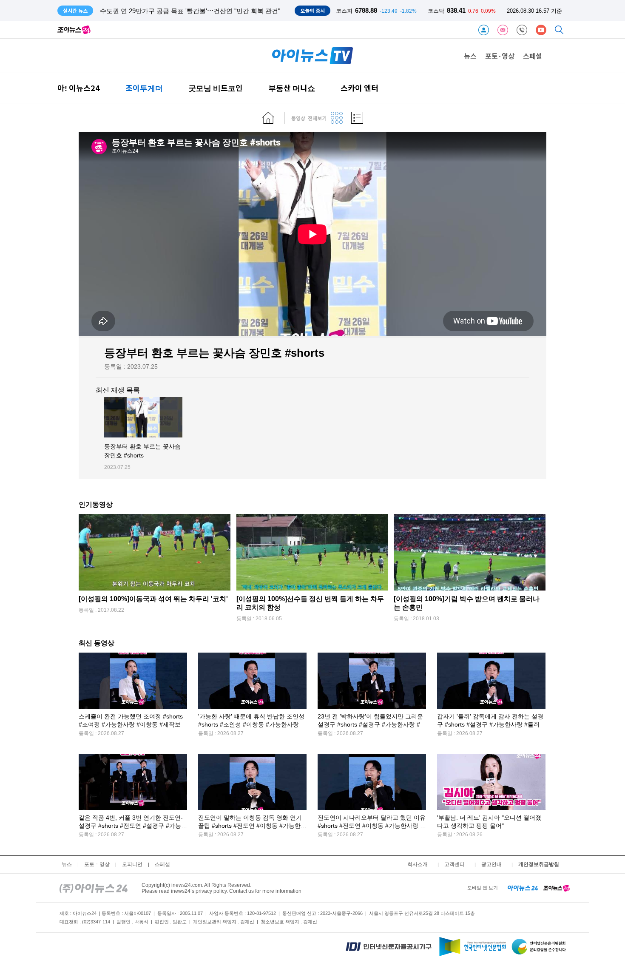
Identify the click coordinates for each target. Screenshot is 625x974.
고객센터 (454, 864)
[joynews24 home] (556, 887)
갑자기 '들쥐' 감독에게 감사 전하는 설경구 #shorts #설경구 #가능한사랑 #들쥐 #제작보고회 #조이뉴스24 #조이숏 (491, 724)
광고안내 (491, 864)
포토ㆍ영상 (97, 864)
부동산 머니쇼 (291, 88)
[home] (268, 118)
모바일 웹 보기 (482, 887)
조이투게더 (144, 88)
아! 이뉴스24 (78, 88)
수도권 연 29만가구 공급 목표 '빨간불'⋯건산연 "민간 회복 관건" (190, 10)
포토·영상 (499, 56)
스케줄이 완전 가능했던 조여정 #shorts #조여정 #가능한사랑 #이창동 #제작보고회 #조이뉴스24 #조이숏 (133, 724)
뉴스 (470, 56)
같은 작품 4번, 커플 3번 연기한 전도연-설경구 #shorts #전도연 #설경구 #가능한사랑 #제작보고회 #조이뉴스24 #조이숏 (133, 826)
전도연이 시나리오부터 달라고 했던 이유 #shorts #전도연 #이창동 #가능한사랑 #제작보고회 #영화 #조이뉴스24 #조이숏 (372, 826)
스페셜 (532, 56)
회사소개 (417, 864)
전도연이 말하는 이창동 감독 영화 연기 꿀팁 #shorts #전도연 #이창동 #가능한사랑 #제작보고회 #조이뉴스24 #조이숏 (252, 826)
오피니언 (132, 864)
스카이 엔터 (359, 88)
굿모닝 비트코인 (215, 88)
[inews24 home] (94, 887)
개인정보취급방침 (538, 864)
